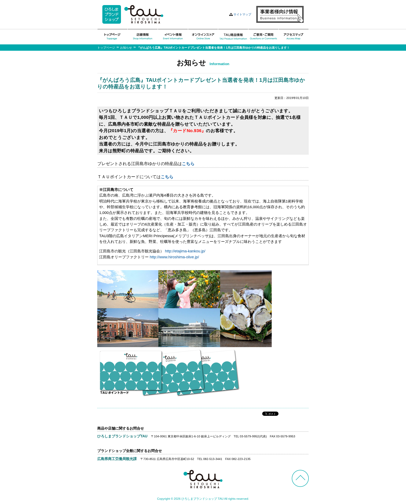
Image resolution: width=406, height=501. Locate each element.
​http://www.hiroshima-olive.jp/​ (174, 257)
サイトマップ (242, 14)
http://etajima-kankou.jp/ (185, 251)
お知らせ (126, 47)
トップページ (106, 47)
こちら (188, 163)
